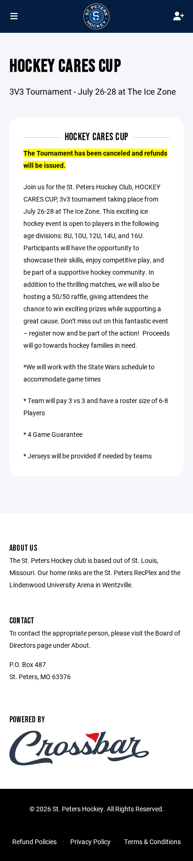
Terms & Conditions (152, 841)
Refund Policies (34, 841)
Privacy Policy (90, 841)
